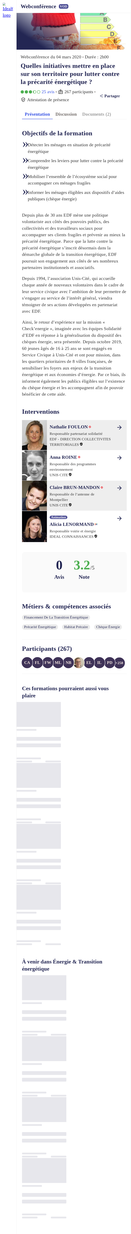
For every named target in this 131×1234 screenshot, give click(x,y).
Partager (112, 96)
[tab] (37, 114)
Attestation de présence (48, 99)
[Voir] (119, 427)
